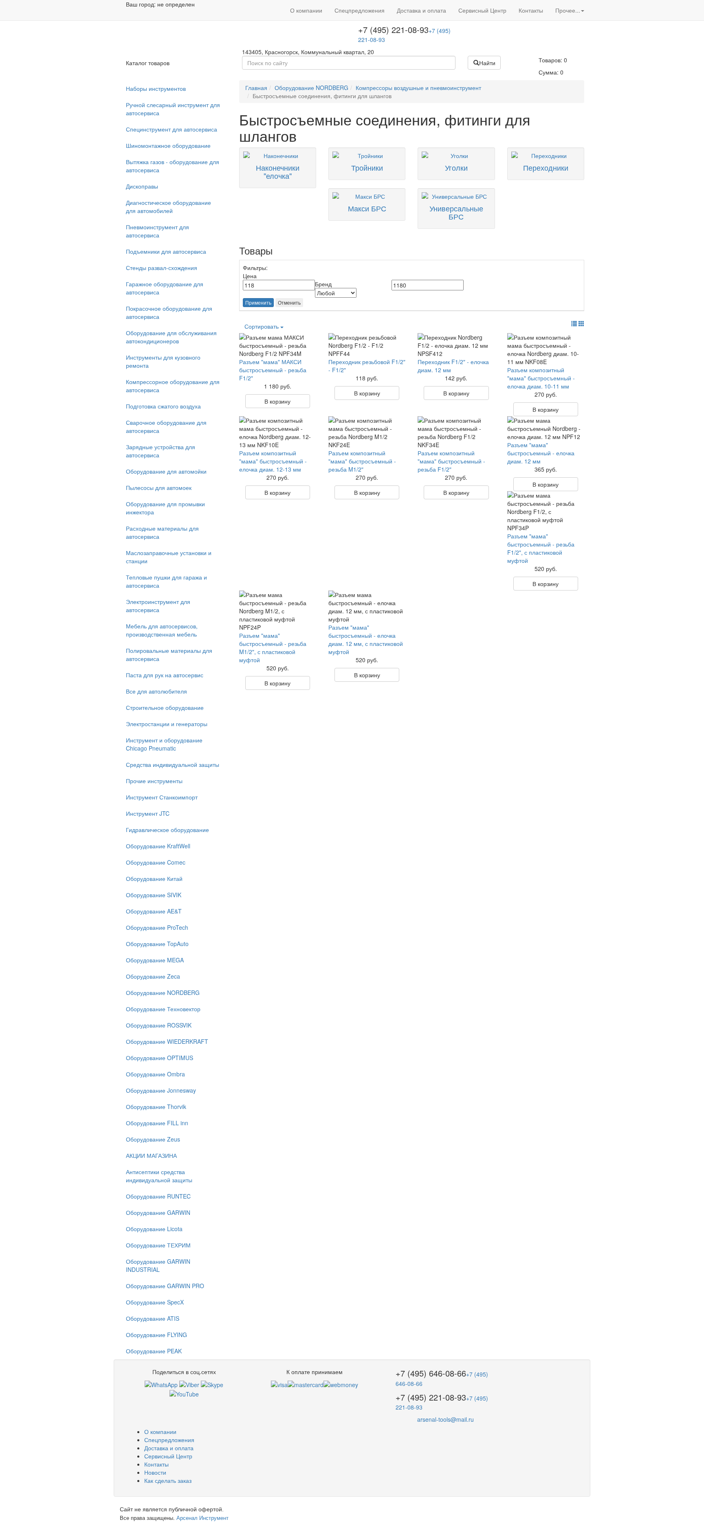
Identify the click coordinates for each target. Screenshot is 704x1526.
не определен (176, 4)
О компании (306, 10)
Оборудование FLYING (156, 1335)
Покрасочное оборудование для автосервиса (169, 312)
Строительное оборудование (165, 707)
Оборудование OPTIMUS (159, 1058)
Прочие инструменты (154, 781)
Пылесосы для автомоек (158, 487)
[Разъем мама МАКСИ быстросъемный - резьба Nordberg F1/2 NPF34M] (277, 345)
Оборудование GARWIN (158, 1212)
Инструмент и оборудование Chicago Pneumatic (164, 744)
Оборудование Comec (155, 862)
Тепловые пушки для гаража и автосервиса (166, 581)
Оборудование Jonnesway (161, 1090)
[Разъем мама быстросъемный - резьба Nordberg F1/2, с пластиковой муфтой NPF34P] (545, 511)
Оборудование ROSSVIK (158, 1025)
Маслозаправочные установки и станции (168, 557)
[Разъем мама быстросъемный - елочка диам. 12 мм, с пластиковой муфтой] (366, 607)
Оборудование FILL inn (157, 1123)
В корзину (277, 401)
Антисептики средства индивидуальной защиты (159, 1176)
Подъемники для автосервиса (166, 251)
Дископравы (142, 186)
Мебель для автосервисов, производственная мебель (162, 630)
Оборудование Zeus (153, 1139)
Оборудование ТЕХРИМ (158, 1245)
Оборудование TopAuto (157, 944)
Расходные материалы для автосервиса (162, 532)
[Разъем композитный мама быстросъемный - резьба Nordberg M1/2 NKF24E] (366, 432)
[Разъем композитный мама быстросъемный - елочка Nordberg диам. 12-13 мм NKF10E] (277, 432)
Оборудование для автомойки (166, 471)
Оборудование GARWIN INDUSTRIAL (158, 1265)
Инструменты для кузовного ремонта (163, 361)
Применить (258, 302)
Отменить (289, 302)
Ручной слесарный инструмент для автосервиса (173, 109)
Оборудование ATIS (152, 1318)
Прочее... (567, 10)
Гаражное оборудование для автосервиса (164, 288)
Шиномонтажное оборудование (168, 145)
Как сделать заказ (167, 1480)
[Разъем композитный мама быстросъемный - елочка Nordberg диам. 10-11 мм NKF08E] (545, 349)
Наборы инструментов (156, 88)
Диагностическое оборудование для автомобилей (168, 206)
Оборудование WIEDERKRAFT (167, 1041)
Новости (155, 1472)
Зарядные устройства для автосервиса (160, 451)
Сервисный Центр (482, 10)
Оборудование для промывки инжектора (165, 508)
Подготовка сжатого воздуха (163, 406)
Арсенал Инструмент (202, 1518)
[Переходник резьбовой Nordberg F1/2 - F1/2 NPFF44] (366, 345)
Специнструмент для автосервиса (171, 129)
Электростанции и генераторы (166, 724)
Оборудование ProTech (157, 927)
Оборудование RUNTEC (158, 1196)
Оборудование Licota (154, 1229)
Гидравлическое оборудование (167, 830)
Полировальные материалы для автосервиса (169, 654)
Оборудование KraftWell (158, 846)
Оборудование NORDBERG (163, 992)
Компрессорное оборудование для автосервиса (173, 386)
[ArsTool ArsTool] (212, 1384)
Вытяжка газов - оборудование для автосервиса (172, 166)
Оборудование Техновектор (163, 1009)
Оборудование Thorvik (156, 1106)
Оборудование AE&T (154, 911)
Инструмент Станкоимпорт (162, 797)
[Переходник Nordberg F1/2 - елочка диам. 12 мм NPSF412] (456, 345)
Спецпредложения (359, 10)
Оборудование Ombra (155, 1074)
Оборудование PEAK (154, 1351)
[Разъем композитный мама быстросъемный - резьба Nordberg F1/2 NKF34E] (456, 432)
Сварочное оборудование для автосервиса (166, 426)
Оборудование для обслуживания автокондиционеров (171, 337)
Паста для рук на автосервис (164, 675)
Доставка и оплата (421, 10)
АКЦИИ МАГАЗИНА (151, 1155)
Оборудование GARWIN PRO (165, 1286)
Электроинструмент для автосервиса (158, 605)
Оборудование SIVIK (153, 895)
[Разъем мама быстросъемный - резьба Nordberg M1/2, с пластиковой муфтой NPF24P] (277, 611)
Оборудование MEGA (155, 960)
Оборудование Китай (154, 878)
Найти (487, 63)
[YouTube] (184, 1393)
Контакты (531, 10)
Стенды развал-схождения (161, 267)
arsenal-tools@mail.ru (445, 1419)
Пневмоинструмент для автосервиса (157, 231)
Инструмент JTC (147, 813)
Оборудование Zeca (153, 976)
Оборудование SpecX (155, 1302)
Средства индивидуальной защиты (172, 764)
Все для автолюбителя (156, 691)
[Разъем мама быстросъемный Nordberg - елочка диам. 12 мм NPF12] (545, 428)
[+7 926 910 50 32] (161, 1384)
